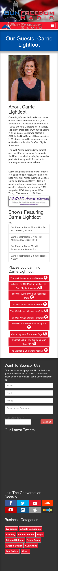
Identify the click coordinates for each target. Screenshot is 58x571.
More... (25, 551)
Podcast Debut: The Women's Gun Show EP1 (29, 342)
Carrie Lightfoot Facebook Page (27, 334)
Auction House (26, 534)
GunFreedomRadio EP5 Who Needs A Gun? (29, 257)
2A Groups (11, 528)
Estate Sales (33, 540)
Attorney (10, 534)
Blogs (40, 534)
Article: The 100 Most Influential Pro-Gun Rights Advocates (29, 286)
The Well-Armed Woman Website (27, 278)
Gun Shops (31, 545)
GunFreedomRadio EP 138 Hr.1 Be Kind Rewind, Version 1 (28, 229)
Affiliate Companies (30, 528)
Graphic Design (14, 545)
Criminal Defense (15, 540)
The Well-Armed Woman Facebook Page (29, 295)
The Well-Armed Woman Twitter (27, 304)
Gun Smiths (12, 551)
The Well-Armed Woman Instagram (29, 323)
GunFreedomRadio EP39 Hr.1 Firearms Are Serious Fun (25, 248)
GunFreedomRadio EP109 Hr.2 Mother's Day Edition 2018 (26, 238)
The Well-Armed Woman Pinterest (27, 317)
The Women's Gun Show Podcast (27, 350)
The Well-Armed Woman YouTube (27, 311)
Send (46, 421)
